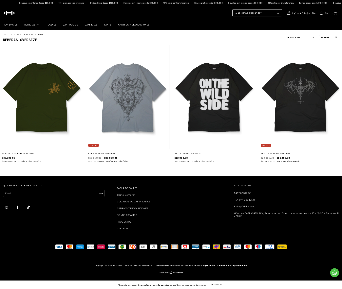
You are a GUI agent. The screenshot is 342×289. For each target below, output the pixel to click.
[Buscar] (278, 12)
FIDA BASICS (10, 24)
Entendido (216, 285)
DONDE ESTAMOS (127, 215)
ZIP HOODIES (70, 24)
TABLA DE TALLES (127, 188)
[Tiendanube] (171, 273)
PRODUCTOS (124, 221)
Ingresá (296, 13)
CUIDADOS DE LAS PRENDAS (133, 201)
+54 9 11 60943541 (244, 199)
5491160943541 (242, 193)
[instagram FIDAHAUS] (7, 207)
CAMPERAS (91, 24)
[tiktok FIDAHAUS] (28, 207)
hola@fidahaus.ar (244, 206)
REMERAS (30, 24)
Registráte (309, 13)
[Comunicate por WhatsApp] (334, 272)
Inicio (5, 34)
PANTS (107, 24)
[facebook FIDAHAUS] (18, 207)
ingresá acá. (209, 265)
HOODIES (51, 24)
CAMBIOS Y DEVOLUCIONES (133, 24)
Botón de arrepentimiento (233, 265)
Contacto (122, 228)
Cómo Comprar (126, 195)
